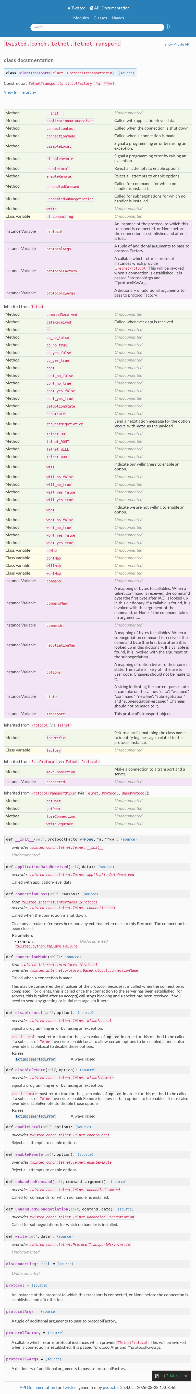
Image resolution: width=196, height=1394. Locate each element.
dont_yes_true (59, 399)
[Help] (168, 27)
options (53, 672)
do (48, 330)
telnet (60, 44)
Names (118, 18)
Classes (100, 18)
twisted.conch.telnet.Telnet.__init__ (66, 847)
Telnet (57, 73)
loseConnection (60, 816)
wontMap (53, 573)
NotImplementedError (35, 1059)
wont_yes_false (60, 535)
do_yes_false (58, 353)
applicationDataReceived (69, 121)
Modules (81, 18)
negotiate (55, 414)
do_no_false (57, 338)
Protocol (39, 725)
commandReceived (61, 315)
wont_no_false (59, 520)
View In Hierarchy (20, 92)
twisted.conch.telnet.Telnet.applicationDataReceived (82, 875)
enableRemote (58, 176)
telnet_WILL (57, 449)
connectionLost (60, 129)
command (53, 581)
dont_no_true (58, 383)
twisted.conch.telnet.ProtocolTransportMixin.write (80, 1245)
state (51, 697)
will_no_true (58, 485)
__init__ (54, 113)
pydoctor (111, 1388)
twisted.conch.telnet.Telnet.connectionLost (73, 908)
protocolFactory (61, 271)
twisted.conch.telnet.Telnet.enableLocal (69, 1135)
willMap (53, 566)
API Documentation (112, 8)
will (50, 467)
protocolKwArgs (60, 293)
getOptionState (60, 406)
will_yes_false (60, 492)
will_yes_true (59, 500)
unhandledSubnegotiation (69, 199)
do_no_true (56, 345)
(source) (126, 73)
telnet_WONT (57, 457)
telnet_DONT (57, 442)
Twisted (78, 8)
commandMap (56, 603)
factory (53, 750)
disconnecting (59, 217)
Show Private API (177, 44)
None (88, 839)
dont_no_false (59, 376)
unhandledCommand (62, 187)
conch (38, 44)
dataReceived (58, 322)
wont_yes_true (59, 543)
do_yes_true (57, 360)
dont (50, 368)
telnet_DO (55, 434)
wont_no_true (58, 528)
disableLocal (58, 146)
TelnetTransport (97, 44)
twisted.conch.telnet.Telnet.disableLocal (71, 1021)
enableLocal (57, 169)
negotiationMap (60, 645)
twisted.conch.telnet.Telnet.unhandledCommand (75, 1190)
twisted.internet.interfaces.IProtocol (59, 902)
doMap (51, 551)
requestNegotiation (64, 424)
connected (55, 782)
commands (54, 625)
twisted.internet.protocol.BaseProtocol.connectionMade (84, 970)
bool (45, 1264)
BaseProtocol (43, 762)
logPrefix (55, 738)
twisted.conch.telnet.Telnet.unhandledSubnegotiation (82, 1217)
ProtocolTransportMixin (89, 73)
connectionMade (60, 136)
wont (50, 510)
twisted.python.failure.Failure (46, 946)
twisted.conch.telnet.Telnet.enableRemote (71, 1162)
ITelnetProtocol (130, 268)
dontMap (53, 558)
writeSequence (59, 824)
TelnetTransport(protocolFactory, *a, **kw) (71, 83)
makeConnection (60, 772)
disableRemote (59, 159)
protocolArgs (58, 249)
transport (55, 714)
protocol (54, 232)
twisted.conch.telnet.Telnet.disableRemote (72, 1078)
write (51, 209)
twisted (16, 44)
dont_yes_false (60, 391)
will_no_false (59, 477)
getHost (53, 801)
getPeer (53, 809)
